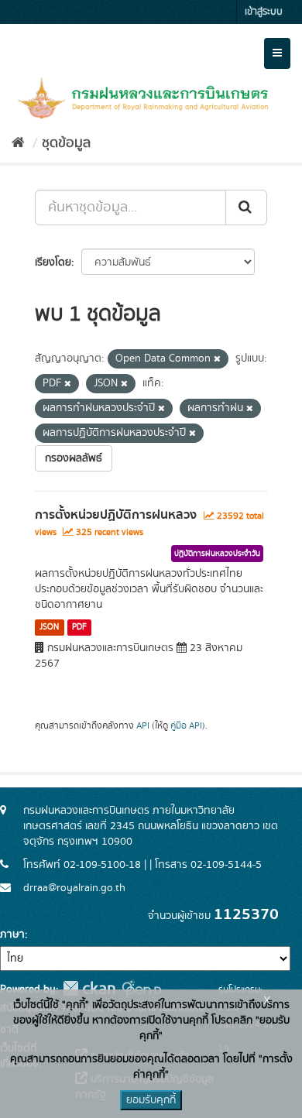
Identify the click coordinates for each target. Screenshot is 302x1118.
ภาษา (12, 934)
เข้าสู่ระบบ (264, 12)
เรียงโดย (53, 262)
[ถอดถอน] (217, 359)
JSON (49, 627)
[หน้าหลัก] (18, 143)
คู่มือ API (186, 725)
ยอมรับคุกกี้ (151, 1100)
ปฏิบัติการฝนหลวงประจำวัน (217, 553)
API (142, 725)
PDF (79, 627)
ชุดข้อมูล (66, 143)
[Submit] (246, 207)
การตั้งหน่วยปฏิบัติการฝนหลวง (116, 515)
